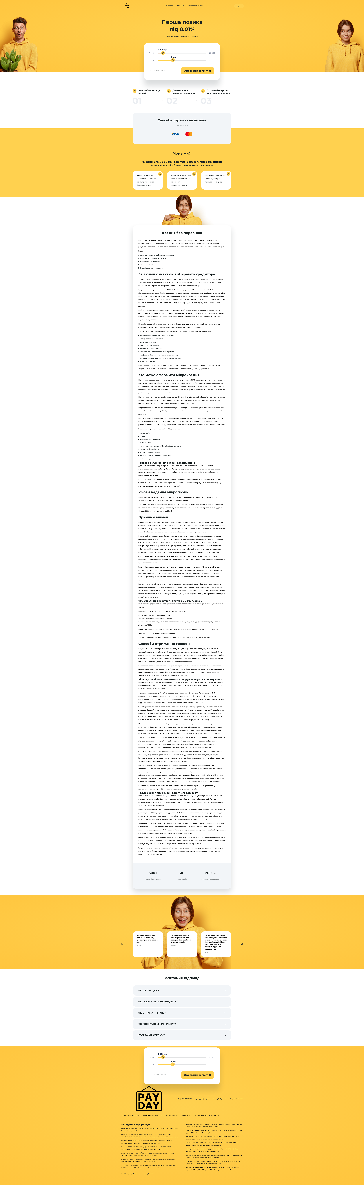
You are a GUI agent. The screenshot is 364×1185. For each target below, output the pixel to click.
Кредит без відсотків (170, 1115)
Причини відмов (146, 265)
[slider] (163, 53)
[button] (122, 944)
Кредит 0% (215, 1115)
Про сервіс (180, 5)
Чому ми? (169, 5)
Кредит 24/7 (186, 1115)
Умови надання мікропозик (151, 262)
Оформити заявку (196, 70)
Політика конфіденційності (143, 1174)
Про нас (223, 1099)
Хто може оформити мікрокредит (153, 258)
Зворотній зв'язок (236, 1099)
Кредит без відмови (131, 1115)
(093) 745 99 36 (187, 1099)
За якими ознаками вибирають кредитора (157, 255)
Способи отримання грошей (151, 268)
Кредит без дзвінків (151, 1115)
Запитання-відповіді (195, 5)
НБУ (239, 6)
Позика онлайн (201, 1115)
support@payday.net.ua (206, 1099)
